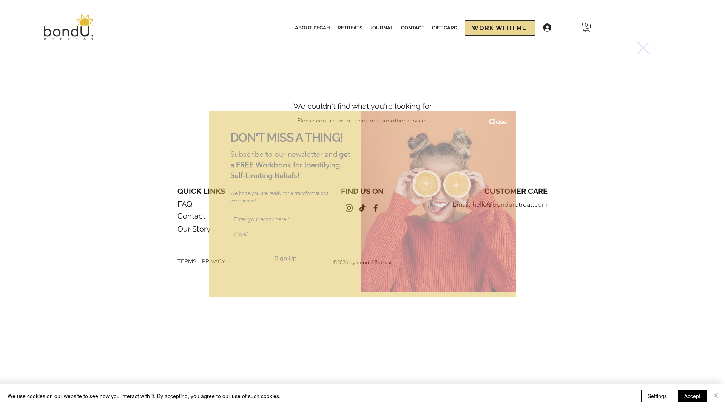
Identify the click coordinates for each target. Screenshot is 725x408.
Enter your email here (260, 219)
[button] (643, 48)
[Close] (715, 396)
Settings (657, 396)
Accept (692, 396)
